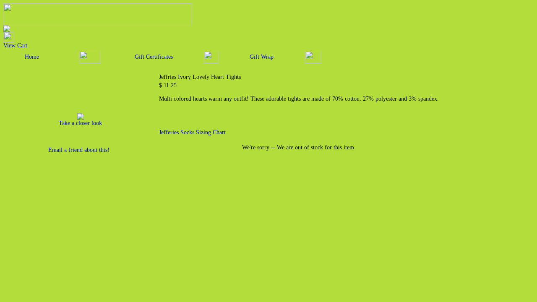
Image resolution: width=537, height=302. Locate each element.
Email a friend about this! (78, 150)
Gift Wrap (262, 57)
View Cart (15, 45)
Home (32, 57)
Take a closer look (80, 123)
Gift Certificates (154, 57)
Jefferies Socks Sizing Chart (192, 132)
